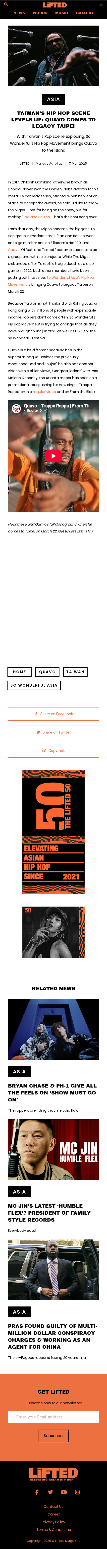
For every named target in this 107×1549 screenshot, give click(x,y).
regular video (44, 391)
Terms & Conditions (53, 1529)
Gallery (85, 12)
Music (61, 12)
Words (40, 12)
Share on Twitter (57, 732)
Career (54, 1514)
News (19, 12)
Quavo (14, 249)
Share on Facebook (56, 714)
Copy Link (57, 751)
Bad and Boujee (36, 216)
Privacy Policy (53, 1521)
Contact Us (53, 1506)
